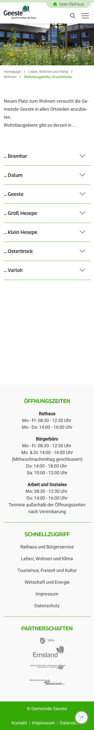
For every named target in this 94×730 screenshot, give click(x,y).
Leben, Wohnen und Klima (48, 72)
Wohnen (10, 77)
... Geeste (14, 194)
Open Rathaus (71, 4)
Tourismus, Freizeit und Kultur (47, 570)
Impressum (47, 594)
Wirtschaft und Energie (47, 582)
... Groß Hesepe (20, 213)
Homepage (12, 72)
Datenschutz (47, 605)
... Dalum (13, 175)
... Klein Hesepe (20, 232)
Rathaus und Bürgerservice (47, 546)
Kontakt (19, 722)
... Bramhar (15, 156)
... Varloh (13, 270)
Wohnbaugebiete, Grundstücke (48, 77)
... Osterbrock (18, 251)
